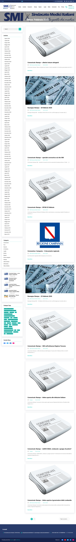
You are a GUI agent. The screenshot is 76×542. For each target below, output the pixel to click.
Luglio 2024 (7, 91)
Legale (5, 251)
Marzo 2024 (7, 99)
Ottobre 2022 (7, 135)
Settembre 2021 (8, 162)
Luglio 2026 (7, 40)
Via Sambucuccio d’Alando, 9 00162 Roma (12, 532)
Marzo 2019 (7, 225)
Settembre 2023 (8, 112)
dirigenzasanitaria (14, 321)
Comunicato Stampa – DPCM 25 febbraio (41, 207)
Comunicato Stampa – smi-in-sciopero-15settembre (14, 274)
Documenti (30, 6)
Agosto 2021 (7, 164)
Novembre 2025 (8, 57)
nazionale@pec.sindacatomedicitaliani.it (45, 1)
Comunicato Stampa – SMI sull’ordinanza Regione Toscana (47, 346)
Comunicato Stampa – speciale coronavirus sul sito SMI (46, 157)
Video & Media (6, 265)
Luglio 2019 (7, 217)
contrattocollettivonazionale (12, 319)
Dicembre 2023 (8, 105)
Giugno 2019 (7, 219)
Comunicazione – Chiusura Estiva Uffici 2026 (14, 296)
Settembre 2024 (8, 86)
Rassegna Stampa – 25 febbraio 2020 (40, 296)
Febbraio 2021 (7, 177)
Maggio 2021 (7, 171)
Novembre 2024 (8, 82)
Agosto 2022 (7, 139)
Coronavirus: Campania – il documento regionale (43, 251)
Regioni (40, 6)
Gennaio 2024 (7, 103)
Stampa (5, 259)
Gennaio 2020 (7, 204)
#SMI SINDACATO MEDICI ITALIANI (10, 310)
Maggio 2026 (7, 44)
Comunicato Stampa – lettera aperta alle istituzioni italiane (46, 397)
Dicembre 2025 (8, 55)
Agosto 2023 (7, 114)
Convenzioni (6, 242)
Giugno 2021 (7, 169)
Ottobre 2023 (7, 110)
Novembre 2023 (8, 107)
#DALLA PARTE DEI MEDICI (8, 308)
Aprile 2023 (7, 122)
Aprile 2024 (7, 97)
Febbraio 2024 (7, 101)
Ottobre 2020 (7, 185)
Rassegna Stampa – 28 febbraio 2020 (40, 108)
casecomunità (6, 317)
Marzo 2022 (7, 150)
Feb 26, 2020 (45, 209)
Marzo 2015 (7, 234)
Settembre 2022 (8, 137)
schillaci (10, 326)
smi (15, 330)
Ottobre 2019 (7, 211)
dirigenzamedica (7, 321)
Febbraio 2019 (7, 227)
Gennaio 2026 (7, 53)
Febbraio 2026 (7, 51)
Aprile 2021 (7, 173)
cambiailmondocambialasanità (9, 315)
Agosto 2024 (7, 89)
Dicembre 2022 (8, 131)
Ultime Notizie (6, 261)
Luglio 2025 (7, 65)
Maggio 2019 (7, 221)
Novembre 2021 (8, 158)
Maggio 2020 (7, 196)
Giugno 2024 (7, 93)
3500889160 (71, 8)
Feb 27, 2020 (45, 160)
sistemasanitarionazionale (8, 330)
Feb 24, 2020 (37, 399)
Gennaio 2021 (7, 179)
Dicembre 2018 (8, 232)
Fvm (4, 244)
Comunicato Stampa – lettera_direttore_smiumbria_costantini (14, 285)
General (5, 246)
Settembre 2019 (8, 213)
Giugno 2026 (7, 42)
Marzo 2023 (7, 124)
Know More (30, 70)
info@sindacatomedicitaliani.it (29, 1)
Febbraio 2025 (7, 76)
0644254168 (71, 6)
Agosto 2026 (7, 38)
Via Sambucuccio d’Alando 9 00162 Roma (12, 1)
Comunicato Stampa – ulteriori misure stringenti (43, 62)
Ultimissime (6, 263)
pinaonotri (6, 324)
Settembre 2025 (8, 61)
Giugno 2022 (7, 143)
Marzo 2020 (7, 200)
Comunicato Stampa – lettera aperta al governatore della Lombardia (50, 500)
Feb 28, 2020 (45, 65)
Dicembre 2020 (8, 181)
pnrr (10, 324)
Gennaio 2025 (7, 78)
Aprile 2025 (7, 72)
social (18, 330)
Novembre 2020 (8, 183)
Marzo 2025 (7, 74)
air (15, 312)
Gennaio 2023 (7, 129)
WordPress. (18, 539)
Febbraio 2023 (7, 126)
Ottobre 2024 (7, 84)
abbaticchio (6, 312)
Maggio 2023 (7, 120)
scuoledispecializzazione (8, 328)
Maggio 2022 (7, 145)
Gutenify (12, 539)
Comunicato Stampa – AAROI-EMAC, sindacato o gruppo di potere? (49, 449)
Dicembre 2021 (8, 156)
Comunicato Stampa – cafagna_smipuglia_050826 (14, 291)
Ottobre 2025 (7, 59)
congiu (5, 319)
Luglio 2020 (7, 192)
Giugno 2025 (7, 68)
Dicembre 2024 (8, 80)
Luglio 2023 (7, 116)
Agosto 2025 (7, 63)
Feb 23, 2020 (45, 502)
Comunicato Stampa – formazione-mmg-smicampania (13, 279)
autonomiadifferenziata (8, 314)
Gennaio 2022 (7, 154)
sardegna (5, 326)
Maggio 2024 (7, 95)
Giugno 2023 (7, 118)
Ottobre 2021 (7, 160)
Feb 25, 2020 (45, 253)
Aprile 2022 (7, 147)
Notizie (5, 253)
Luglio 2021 (7, 166)
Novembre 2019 (8, 209)
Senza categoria (7, 257)
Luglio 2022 (7, 141)
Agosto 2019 (7, 215)
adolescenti (12, 312)
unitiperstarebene (10, 333)
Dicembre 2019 (8, 206)
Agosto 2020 (7, 190)
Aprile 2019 (7, 223)
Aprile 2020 (7, 198)
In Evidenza (6, 249)
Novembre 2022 (8, 133)
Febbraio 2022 (7, 152)
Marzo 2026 (7, 49)
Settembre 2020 (8, 187)
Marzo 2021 (7, 175)
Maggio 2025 (7, 70)
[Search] (20, 29)
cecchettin (15, 317)
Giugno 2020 (7, 194)
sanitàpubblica (15, 324)
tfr (4, 333)
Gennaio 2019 (7, 230)
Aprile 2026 (7, 46)
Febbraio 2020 (7, 202)
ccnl (11, 317)
